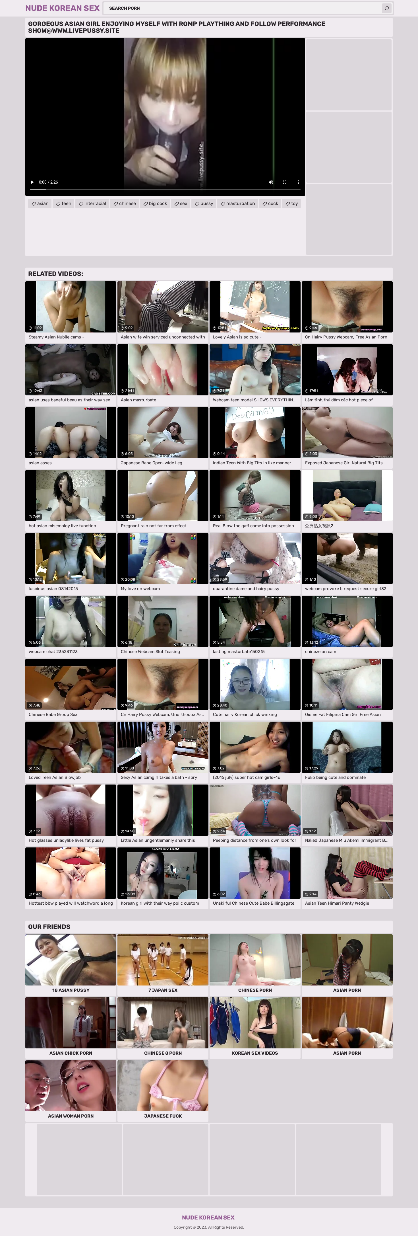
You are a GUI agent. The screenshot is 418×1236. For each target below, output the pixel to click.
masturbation (240, 203)
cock (273, 203)
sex (183, 203)
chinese (127, 203)
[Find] (387, 8)
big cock (158, 203)
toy (294, 203)
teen (66, 203)
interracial (95, 203)
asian (43, 203)
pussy (206, 203)
